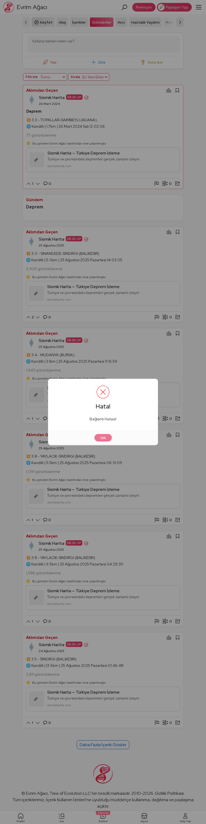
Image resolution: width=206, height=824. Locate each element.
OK (103, 437)
